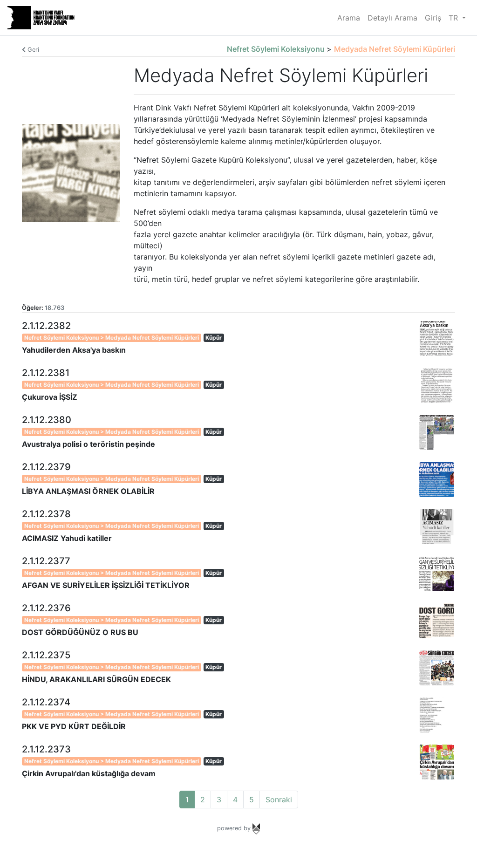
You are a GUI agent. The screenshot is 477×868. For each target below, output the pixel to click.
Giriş (433, 17)
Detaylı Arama (392, 17)
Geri (32, 49)
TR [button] (454, 17)
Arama (348, 17)
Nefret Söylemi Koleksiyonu (277, 49)
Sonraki (279, 799)
